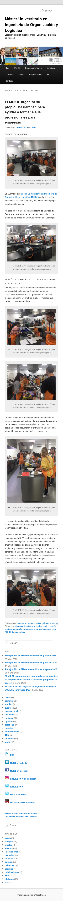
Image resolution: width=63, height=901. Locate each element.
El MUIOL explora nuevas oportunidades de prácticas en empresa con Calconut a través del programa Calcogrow (31, 679)
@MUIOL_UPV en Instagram (22, 778)
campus (20, 623)
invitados (9, 714)
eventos (29, 623)
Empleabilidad (35, 74)
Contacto (9, 80)
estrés (53, 626)
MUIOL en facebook (18, 770)
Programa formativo (33, 67)
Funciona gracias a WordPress (31, 894)
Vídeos (21, 74)
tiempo (15, 631)
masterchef (18, 629)
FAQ (48, 74)
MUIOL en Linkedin (18, 762)
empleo (8, 704)
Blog (7, 67)
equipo (46, 626)
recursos (28, 629)
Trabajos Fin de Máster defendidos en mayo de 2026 (31, 669)
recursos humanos (42, 629)
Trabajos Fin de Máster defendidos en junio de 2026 (31, 662)
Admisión (51, 67)
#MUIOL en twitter (17, 794)
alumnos (19, 626)
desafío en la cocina (33, 626)
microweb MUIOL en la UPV (22, 802)
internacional (11, 711)
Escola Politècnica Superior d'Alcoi (21, 813)
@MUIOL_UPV (16, 786)
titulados (9, 738)
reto (54, 629)
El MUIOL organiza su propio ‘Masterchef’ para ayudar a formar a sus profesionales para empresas (25, 112)
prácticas (46, 623)
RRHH (8, 631)
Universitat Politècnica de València (21, 816)
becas (8, 697)
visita (54, 623)
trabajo (22, 631)
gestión (8, 629)
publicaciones (12, 731)
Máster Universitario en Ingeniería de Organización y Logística (31, 24)
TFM (7, 735)
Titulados (9, 74)
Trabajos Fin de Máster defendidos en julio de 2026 (30, 655)
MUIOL (17, 67)
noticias (37, 623)
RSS (11, 755)
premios (9, 728)
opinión (9, 721)
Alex (34, 127)
